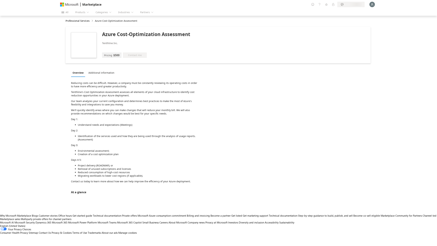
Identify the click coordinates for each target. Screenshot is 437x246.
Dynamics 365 (43, 222)
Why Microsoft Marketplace (15, 215)
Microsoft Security (25, 222)
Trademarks (94, 232)
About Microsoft (177, 222)
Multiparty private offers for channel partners (46, 219)
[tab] (79, 72)
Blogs (35, 215)
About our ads (110, 232)
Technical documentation (107, 215)
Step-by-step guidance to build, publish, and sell (325, 215)
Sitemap (33, 232)
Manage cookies (127, 232)
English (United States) (12, 226)
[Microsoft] (69, 4)
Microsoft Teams (107, 222)
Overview (78, 72)
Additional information (101, 72)
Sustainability (286, 222)
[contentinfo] (92, 21)
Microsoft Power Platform (82, 222)
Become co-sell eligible (366, 215)
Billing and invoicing (198, 215)
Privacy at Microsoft (216, 222)
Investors (233, 222)
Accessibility (272, 222)
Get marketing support (255, 215)
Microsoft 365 (59, 222)
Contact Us (45, 232)
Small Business (150, 222)
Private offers (129, 215)
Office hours (65, 215)
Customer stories (48, 215)
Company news (196, 222)
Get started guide (82, 215)
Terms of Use (79, 232)
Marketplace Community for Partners (401, 215)
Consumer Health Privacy (14, 232)
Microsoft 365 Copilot (129, 222)
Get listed (236, 215)
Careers (163, 222)
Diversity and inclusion (251, 222)
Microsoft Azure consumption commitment (162, 215)
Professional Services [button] (78, 20)
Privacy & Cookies (62, 232)
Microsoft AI (7, 222)
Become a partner (220, 215)
